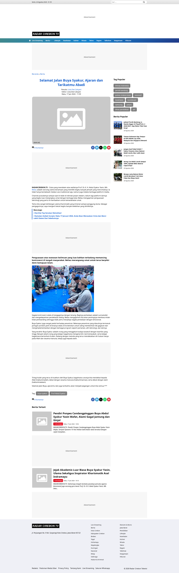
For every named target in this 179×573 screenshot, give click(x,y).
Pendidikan (124, 531)
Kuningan (94, 548)
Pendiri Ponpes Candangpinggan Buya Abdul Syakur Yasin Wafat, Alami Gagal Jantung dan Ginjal (81, 417)
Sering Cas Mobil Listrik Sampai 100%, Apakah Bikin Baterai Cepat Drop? (135, 164)
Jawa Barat (123, 528)
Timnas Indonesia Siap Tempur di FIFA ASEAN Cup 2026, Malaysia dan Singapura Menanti (135, 138)
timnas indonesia (122, 86)
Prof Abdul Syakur (58, 393)
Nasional (94, 551)
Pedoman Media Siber (48, 568)
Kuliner (76, 40)
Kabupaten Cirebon (98, 534)
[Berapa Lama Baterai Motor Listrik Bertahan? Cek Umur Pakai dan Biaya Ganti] (118, 177)
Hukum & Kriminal (97, 560)
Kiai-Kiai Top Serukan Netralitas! (48, 213)
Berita (48, 40)
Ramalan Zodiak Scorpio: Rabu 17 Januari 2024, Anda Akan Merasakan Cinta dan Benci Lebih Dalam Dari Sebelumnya (70, 217)
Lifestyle (57, 40)
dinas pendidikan (122, 109)
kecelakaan (132, 100)
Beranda (35, 74)
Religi (93, 554)
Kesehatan (67, 40)
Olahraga (94, 557)
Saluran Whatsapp (103, 568)
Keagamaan (118, 40)
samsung (118, 105)
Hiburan (128, 40)
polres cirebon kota (123, 95)
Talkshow (107, 40)
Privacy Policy (63, 568)
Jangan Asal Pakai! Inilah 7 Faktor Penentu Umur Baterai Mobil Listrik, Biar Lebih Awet (134, 151)
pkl (134, 109)
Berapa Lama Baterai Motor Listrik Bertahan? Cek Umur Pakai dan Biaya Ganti (133, 176)
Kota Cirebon (95, 531)
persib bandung (121, 90)
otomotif (138, 95)
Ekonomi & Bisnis (126, 525)
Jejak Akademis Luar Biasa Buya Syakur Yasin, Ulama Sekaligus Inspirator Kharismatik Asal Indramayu (81, 473)
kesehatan (119, 100)
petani (129, 105)
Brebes (93, 536)
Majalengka (95, 545)
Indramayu (58, 424)
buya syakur (42, 393)
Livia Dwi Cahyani (74, 89)
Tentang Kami (75, 568)
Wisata (84, 40)
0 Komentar (39, 148)
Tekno (91, 40)
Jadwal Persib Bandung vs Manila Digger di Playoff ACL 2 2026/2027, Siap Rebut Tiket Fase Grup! (135, 125)
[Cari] (144, 2)
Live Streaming (37, 40)
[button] (48, 40)
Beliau (34, 190)
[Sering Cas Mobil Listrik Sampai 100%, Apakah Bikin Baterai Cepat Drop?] (118, 165)
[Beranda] (30, 40)
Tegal (93, 539)
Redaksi (35, 568)
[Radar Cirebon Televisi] (46, 34)
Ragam (99, 40)
